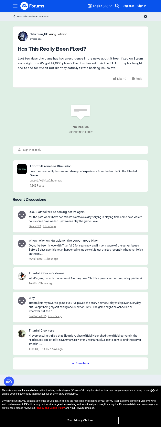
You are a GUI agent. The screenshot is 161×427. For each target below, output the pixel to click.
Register (128, 6)
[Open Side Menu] (15, 6)
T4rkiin (33, 283)
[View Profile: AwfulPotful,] (22, 243)
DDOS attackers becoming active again (57, 212)
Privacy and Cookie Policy (50, 408)
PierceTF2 (35, 226)
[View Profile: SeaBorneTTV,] (22, 301)
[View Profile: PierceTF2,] (22, 215)
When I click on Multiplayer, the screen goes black (63, 241)
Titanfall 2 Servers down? (46, 273)
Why (32, 298)
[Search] (117, 6)
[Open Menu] (145, 16)
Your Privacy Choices (80, 420)
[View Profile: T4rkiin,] (22, 276)
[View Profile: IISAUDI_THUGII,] (22, 333)
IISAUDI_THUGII (38, 349)
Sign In (141, 6)
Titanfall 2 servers (41, 331)
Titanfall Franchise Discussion (33, 16)
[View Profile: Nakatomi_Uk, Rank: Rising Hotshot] (23, 36)
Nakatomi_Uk (39, 34)
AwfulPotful (36, 259)
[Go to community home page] (32, 6)
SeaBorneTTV (37, 316)
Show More (82, 363)
